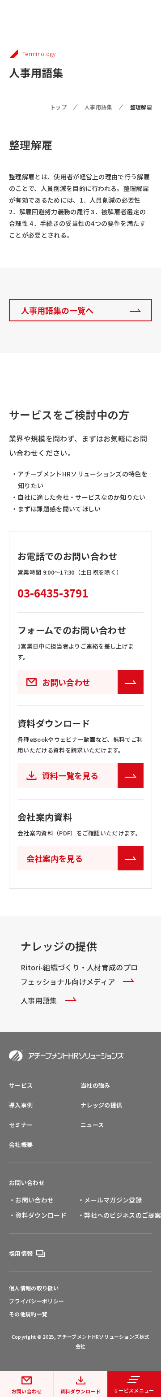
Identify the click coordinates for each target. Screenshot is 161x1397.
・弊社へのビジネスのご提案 (119, 1215)
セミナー (21, 1124)
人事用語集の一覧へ (57, 310)
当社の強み (95, 1085)
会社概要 (21, 1144)
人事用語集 (98, 107)
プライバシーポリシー (36, 1301)
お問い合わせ (27, 1182)
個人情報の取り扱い (34, 1288)
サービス (21, 1085)
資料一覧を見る (70, 775)
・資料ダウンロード (38, 1215)
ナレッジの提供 (101, 1105)
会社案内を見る (54, 858)
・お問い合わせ (31, 1199)
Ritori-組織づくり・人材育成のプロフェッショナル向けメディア (79, 974)
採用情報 (21, 1253)
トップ (58, 107)
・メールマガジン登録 (110, 1199)
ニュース (92, 1124)
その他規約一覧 (28, 1314)
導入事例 (21, 1105)
